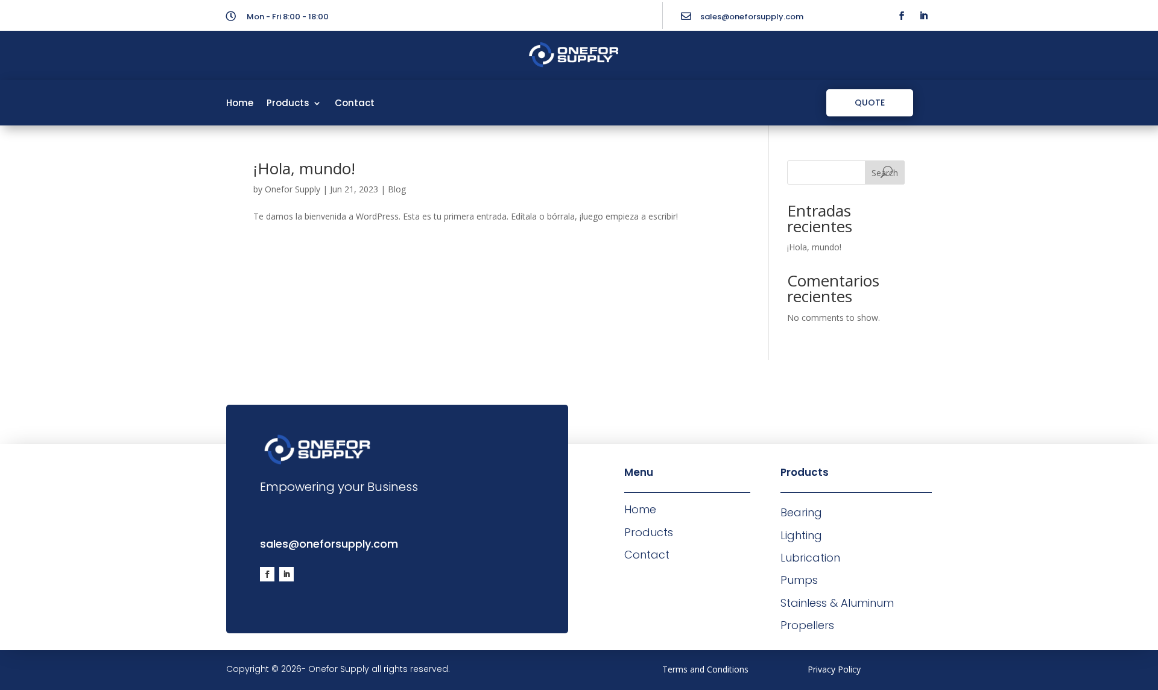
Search (885, 173)
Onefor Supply (292, 189)
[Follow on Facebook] (901, 15)
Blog (397, 189)
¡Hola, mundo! (304, 168)
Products (288, 104)
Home (239, 104)
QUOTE (870, 103)
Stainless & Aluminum (837, 602)
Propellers (807, 625)
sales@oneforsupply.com (751, 16)
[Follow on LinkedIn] (923, 15)
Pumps (799, 579)
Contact (355, 104)
